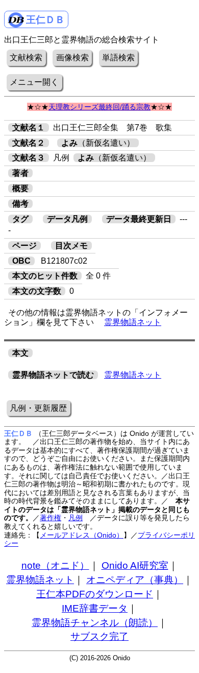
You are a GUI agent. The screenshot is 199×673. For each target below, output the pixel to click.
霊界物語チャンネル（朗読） (95, 622)
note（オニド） (55, 565)
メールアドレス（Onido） (81, 535)
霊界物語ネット (132, 322)
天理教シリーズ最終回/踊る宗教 (99, 107)
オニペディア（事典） (134, 579)
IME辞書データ (95, 608)
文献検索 (26, 57)
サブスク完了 (99, 636)
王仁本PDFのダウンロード (94, 594)
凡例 (75, 518)
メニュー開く (34, 82)
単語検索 (118, 57)
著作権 (50, 518)
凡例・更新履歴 (38, 408)
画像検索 (72, 57)
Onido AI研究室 (135, 565)
